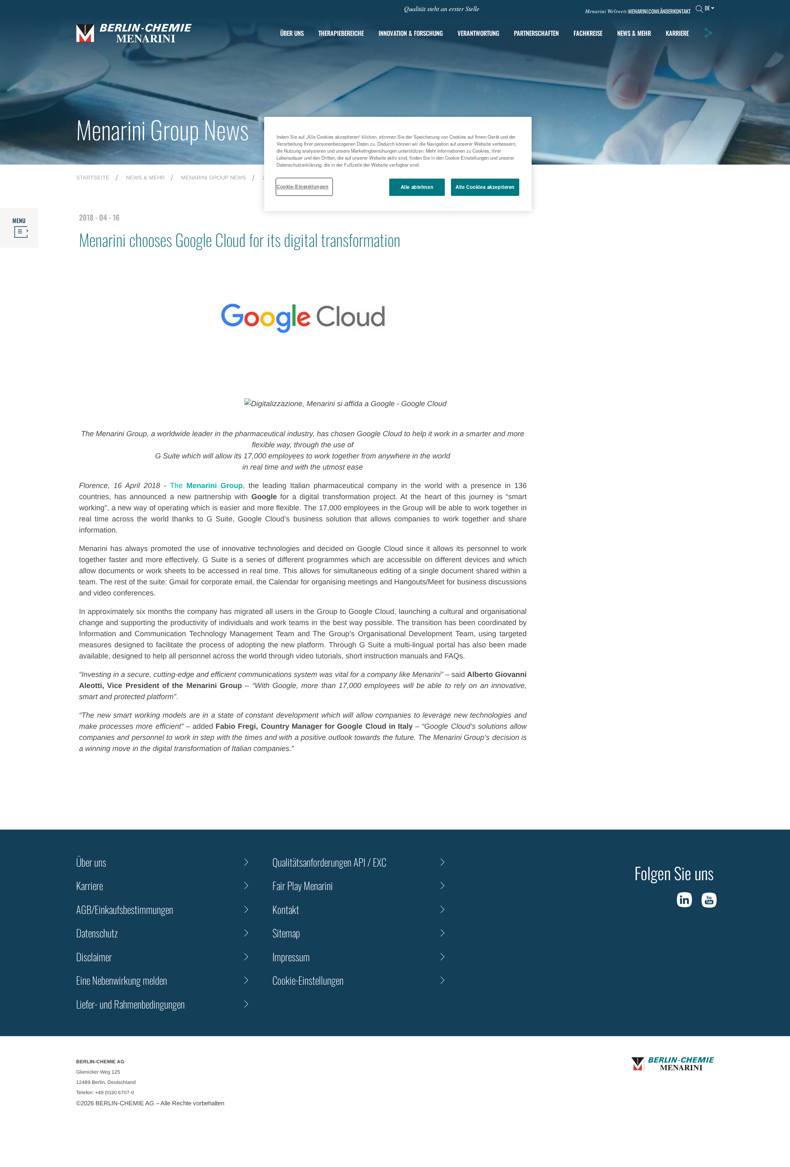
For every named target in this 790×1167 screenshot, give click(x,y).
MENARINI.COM (643, 11)
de (707, 8)
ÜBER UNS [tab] (292, 32)
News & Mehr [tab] (634, 32)
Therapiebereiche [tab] (341, 32)
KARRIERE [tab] (677, 32)
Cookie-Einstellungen (302, 186)
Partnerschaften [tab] (536, 32)
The (206, 485)
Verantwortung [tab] (478, 32)
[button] (708, 33)
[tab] (410, 33)
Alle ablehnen (417, 187)
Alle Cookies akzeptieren (485, 187)
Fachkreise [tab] (588, 32)
